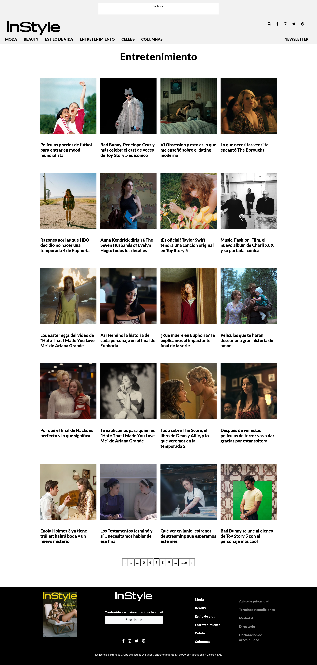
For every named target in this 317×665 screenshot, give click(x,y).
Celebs (128, 39)
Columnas (151, 39)
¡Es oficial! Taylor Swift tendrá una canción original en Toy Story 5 (187, 245)
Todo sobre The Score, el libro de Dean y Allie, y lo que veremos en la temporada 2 (184, 438)
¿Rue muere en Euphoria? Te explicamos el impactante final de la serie (187, 340)
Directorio (247, 626)
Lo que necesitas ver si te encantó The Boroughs (245, 147)
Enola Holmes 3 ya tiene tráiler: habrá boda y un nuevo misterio (63, 536)
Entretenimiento (97, 39)
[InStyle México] (33, 28)
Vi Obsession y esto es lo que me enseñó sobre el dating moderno (188, 150)
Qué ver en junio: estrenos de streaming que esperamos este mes (188, 536)
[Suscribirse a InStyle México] (60, 614)
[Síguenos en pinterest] (302, 24)
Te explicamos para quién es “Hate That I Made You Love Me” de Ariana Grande (127, 435)
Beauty (31, 39)
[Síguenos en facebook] (277, 24)
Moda (11, 39)
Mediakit (246, 618)
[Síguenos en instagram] (285, 24)
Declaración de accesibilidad (250, 637)
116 (184, 562)
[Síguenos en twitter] (294, 24)
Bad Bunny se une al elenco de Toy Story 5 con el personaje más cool (247, 536)
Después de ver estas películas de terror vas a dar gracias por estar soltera (247, 435)
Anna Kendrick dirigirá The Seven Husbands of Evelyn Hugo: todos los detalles (126, 245)
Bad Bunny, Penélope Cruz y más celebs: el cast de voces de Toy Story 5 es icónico (127, 150)
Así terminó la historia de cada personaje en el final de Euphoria (127, 340)
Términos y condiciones (257, 610)
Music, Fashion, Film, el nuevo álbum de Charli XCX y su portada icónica (247, 245)
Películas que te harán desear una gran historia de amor (247, 340)
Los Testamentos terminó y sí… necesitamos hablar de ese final (126, 536)
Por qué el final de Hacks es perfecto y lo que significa (66, 433)
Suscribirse (134, 620)
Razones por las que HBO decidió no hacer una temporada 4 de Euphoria (65, 245)
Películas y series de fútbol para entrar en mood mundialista (66, 150)
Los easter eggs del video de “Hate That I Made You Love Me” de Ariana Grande (67, 340)
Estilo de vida (59, 39)
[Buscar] (269, 24)
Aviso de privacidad (254, 601)
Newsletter (296, 39)
